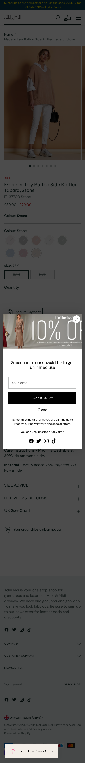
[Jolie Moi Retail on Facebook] (31, 441)
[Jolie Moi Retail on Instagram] (46, 441)
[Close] (76, 319)
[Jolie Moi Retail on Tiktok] (54, 441)
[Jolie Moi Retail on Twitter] (39, 441)
